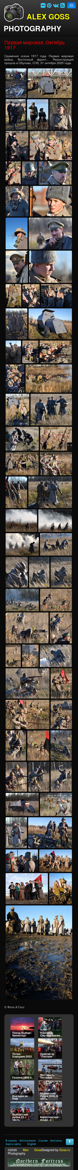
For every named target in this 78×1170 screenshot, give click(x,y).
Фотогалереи (28, 1140)
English (31, 1144)
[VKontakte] (56, 5)
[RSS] (62, 5)
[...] (16, 83)
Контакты (56, 1140)
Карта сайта (13, 1144)
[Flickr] (43, 5)
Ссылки (43, 1140)
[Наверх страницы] (70, 1142)
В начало (11, 1140)
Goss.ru (64, 1150)
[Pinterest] (49, 5)
